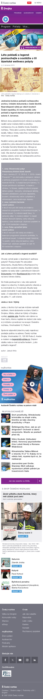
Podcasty (6, 643)
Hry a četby (8, 374)
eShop (5, 624)
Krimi (5, 379)
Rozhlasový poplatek (31, 631)
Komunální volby (9, 617)
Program (17, 13)
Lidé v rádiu (27, 621)
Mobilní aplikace (9, 646)
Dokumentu (6, 274)
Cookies (5, 690)
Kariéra (25, 624)
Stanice (5, 621)
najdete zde (13, 316)
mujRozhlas (6, 368)
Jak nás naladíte (29, 614)
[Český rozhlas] (8, 3)
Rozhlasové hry (24, 274)
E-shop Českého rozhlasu (16, 489)
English (4, 693)
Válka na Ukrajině (9, 614)
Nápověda (26, 617)
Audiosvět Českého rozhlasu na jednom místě (18, 405)
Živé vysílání (8, 394)
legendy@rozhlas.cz (21, 339)
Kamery (39, 13)
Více (26, 26)
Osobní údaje (15, 690)
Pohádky (6, 384)
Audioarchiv (29, 13)
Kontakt (25, 628)
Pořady (16, 26)
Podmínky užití (28, 690)
